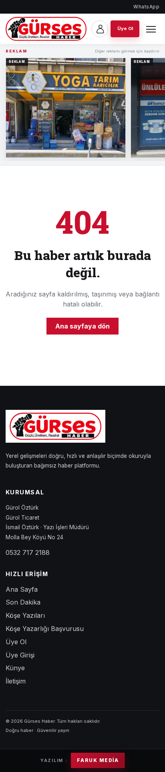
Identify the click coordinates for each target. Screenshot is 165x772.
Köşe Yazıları (25, 615)
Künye (15, 668)
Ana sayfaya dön (82, 326)
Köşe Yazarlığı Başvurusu (45, 629)
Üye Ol (16, 642)
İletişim (16, 681)
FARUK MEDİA (98, 760)
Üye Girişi (20, 655)
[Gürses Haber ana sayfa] (46, 29)
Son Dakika (23, 602)
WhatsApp (146, 7)
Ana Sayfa (22, 589)
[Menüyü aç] (151, 28)
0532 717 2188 (28, 552)
